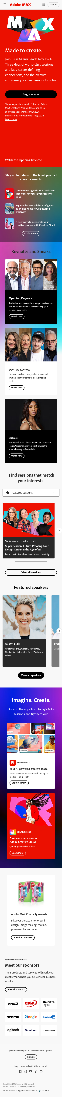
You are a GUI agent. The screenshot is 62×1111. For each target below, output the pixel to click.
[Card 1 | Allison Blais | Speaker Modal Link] (24, 631)
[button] (5, 4)
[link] (31, 193)
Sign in (53, 4)
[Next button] (59, 530)
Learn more (11, 119)
